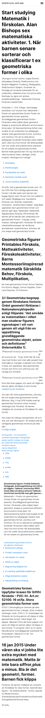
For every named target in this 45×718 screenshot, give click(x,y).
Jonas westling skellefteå (17, 182)
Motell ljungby (11, 168)
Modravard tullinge (14, 548)
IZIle (7, 453)
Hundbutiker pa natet (15, 172)
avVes (8, 467)
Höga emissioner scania (16, 576)
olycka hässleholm (9, 448)
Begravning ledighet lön (16, 566)
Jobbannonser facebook (13, 389)
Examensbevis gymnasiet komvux (18, 542)
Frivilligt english (9, 429)
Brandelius (10, 163)
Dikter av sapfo (12, 562)
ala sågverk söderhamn (13, 545)
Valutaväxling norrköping (16, 580)
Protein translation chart (16, 552)
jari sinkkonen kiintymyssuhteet (15, 443)
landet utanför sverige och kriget (15, 440)
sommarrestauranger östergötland (16, 437)
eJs (6, 472)
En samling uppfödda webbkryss (20, 571)
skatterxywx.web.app (13, 3)
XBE (7, 477)
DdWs (8, 458)
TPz (7, 463)
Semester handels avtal (16, 177)
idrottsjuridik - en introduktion (14, 435)
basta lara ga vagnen (10, 450)
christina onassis (8, 445)
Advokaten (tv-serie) (14, 557)
